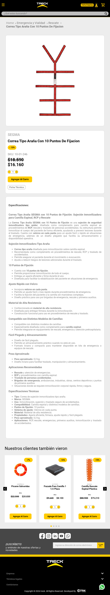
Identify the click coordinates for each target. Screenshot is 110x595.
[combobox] (55, 14)
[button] (5, 488)
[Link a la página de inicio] (10, 23)
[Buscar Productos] (105, 13)
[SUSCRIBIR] (100, 545)
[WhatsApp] (103, 587)
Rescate (53, 23)
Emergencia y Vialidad (31, 23)
